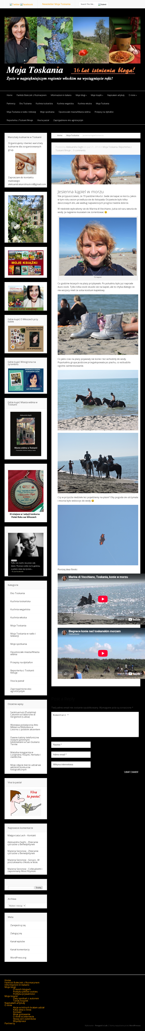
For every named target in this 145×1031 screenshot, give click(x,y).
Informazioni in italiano (17, 984)
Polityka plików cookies (25, 991)
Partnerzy (10, 1023)
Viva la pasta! (17, 680)
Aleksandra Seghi (74, 147)
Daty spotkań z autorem (26, 998)
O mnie (8, 1005)
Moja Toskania (72, 135)
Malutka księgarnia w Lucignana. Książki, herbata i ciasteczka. (25, 754)
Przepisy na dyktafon (21, 662)
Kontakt (31, 835)
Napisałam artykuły (15, 1002)
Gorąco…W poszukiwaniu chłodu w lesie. (24, 861)
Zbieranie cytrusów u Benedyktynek (23, 843)
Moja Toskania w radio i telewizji (23, 634)
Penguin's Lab (101, 1025)
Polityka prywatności (24, 993)
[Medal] (25, 519)
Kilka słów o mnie (22, 1009)
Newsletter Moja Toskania (56, 4)
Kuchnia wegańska (20, 609)
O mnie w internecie (23, 1016)
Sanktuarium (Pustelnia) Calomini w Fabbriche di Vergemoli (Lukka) (23, 714)
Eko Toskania (17, 593)
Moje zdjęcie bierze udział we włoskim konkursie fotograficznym (25, 767)
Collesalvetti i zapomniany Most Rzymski (25, 870)
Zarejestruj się (18, 925)
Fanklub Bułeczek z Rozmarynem (22, 982)
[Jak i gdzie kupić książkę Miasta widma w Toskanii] (26, 434)
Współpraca (19, 1021)
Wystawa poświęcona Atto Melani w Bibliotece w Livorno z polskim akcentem (25, 727)
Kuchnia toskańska (20, 601)
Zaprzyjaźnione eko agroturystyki (20, 690)
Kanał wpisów (17, 941)
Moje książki (11, 996)
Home (59, 135)
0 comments (79, 150)
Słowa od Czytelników (24, 1018)
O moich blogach (22, 989)
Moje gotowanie (21, 1014)
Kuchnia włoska (18, 617)
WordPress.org (18, 957)
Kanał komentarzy (20, 949)
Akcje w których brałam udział (28, 1007)
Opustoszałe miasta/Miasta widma (24, 653)
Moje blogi (10, 987)
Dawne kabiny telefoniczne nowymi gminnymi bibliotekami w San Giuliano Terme (25, 741)
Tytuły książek (20, 1000)
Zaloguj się (16, 933)
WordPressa (134, 1025)
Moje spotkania (18, 644)
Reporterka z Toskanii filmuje (22, 671)
